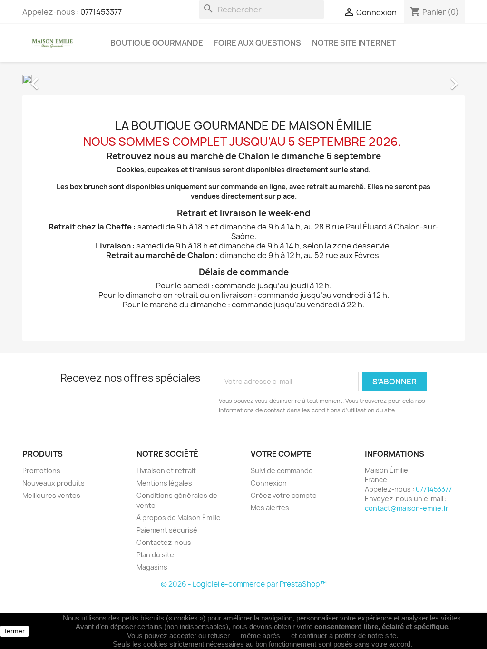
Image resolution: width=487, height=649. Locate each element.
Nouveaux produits (53, 482)
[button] (55, 79)
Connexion (269, 482)
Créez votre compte (284, 495)
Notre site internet (354, 43)
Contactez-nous (163, 542)
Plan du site (155, 554)
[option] (243, 79)
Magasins (151, 567)
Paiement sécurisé (166, 529)
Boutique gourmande (156, 43)
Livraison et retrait (166, 470)
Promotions (41, 470)
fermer (15, 631)
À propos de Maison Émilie (178, 517)
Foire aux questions (257, 43)
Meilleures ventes (51, 495)
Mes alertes (270, 507)
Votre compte (281, 454)
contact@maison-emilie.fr (406, 508)
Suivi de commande (282, 470)
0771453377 (101, 12)
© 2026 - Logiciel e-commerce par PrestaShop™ (244, 584)
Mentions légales (164, 482)
